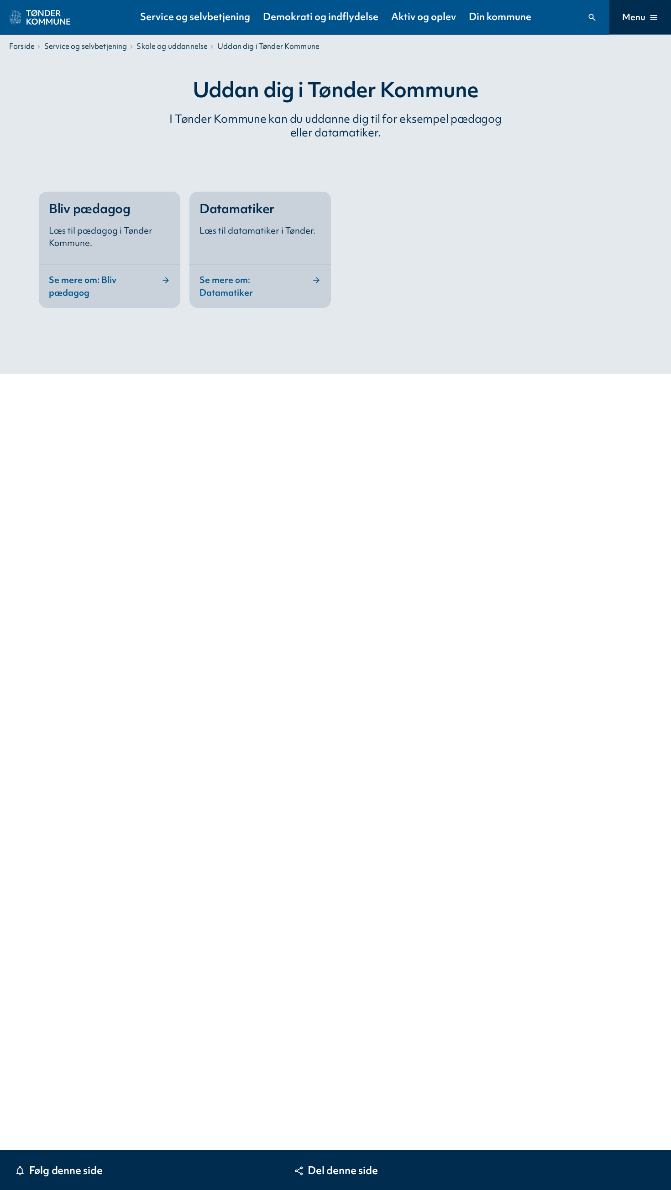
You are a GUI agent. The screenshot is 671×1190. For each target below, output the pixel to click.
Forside (22, 46)
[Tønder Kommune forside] (39, 17)
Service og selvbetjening (195, 16)
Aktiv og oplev (423, 16)
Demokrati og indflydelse (320, 16)
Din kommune (500, 16)
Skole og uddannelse (172, 46)
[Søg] (592, 17)
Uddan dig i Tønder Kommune (268, 46)
